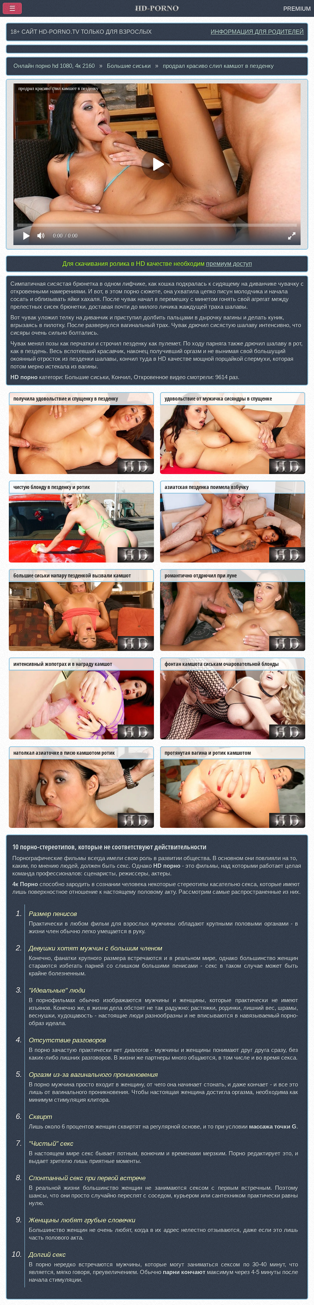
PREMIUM (297, 9)
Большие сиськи (128, 66)
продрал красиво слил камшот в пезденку (218, 66)
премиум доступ (229, 263)
